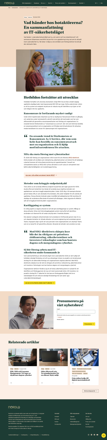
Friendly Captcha (60, 319)
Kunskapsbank (72, 3)
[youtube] (97, 434)
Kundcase (36, 3)
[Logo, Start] (14, 407)
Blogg (25, 17)
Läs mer (11, 382)
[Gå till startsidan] (9, 3)
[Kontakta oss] (103, 435)
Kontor (56, 422)
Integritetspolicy (34, 435)
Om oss (43, 3)
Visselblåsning (45, 435)
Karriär (50, 3)
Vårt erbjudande (26, 3)
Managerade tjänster (75, 424)
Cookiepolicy (24, 435)
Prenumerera (88, 324)
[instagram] (88, 434)
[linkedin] (91, 434)
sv (96, 3)
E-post (58, 309)
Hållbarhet (88, 419)
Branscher (73, 419)
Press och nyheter (60, 3)
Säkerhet (30, 17)
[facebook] (94, 434)
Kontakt (81, 3)
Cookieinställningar (13, 435)
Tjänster (72, 416)
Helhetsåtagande (74, 422)
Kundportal (58, 424)
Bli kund (57, 419)
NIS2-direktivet (74, 157)
